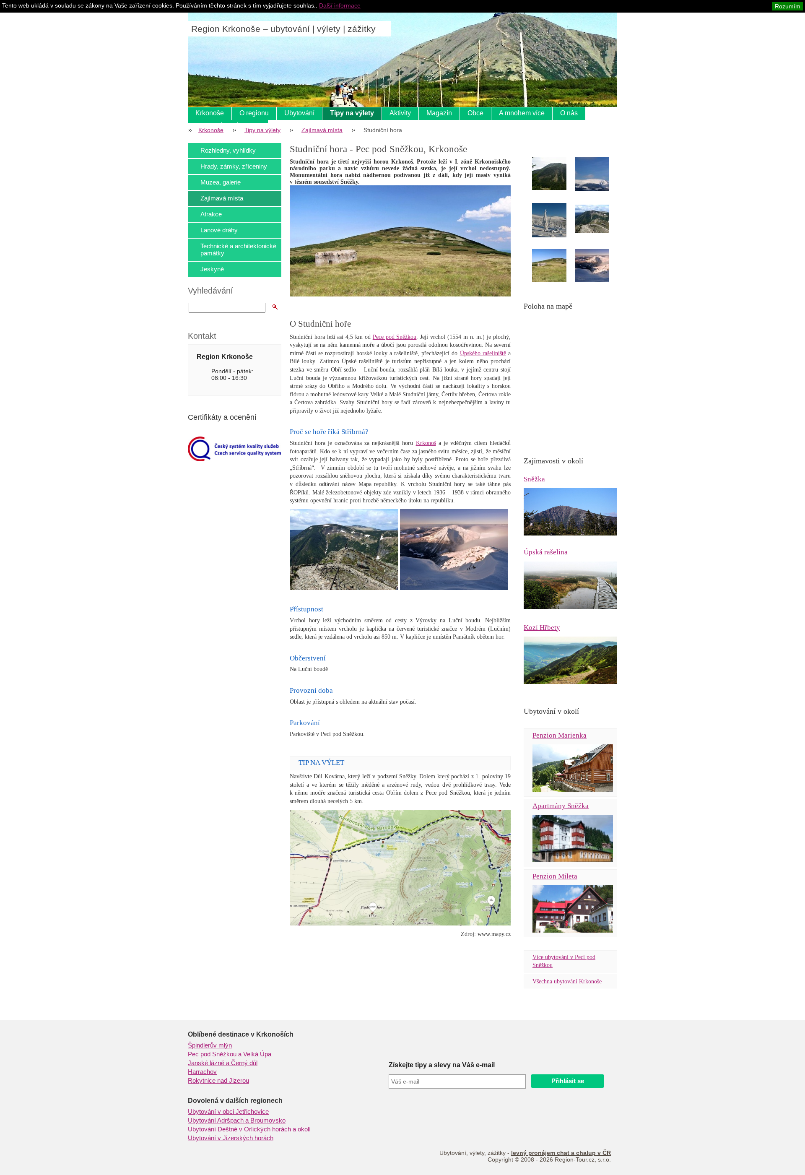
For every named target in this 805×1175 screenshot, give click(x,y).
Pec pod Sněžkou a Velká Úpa (229, 1054)
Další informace (340, 5)
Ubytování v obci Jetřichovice (228, 1111)
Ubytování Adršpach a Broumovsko (237, 1120)
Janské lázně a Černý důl (222, 1063)
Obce (475, 113)
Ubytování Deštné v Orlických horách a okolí (249, 1129)
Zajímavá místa (322, 130)
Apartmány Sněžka (560, 806)
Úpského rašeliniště (483, 353)
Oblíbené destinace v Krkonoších (240, 1034)
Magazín (439, 113)
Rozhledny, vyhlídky (228, 150)
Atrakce (211, 214)
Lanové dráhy (219, 230)
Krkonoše (209, 113)
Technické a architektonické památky (238, 249)
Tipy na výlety (352, 113)
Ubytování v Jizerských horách (230, 1138)
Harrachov (202, 1071)
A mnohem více (522, 113)
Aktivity (400, 113)
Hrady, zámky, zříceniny (233, 166)
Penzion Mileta (554, 876)
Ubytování (299, 113)
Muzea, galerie (220, 182)
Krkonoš (426, 443)
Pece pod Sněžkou (395, 337)
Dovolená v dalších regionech (235, 1100)
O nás (569, 113)
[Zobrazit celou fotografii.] (557, 173)
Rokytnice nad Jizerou (218, 1080)
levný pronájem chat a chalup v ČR (561, 1152)
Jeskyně (212, 269)
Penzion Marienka (559, 735)
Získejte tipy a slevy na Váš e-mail (442, 1064)
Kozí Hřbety (542, 628)
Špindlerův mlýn (210, 1045)
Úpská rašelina (546, 552)
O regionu (254, 113)
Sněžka (534, 479)
